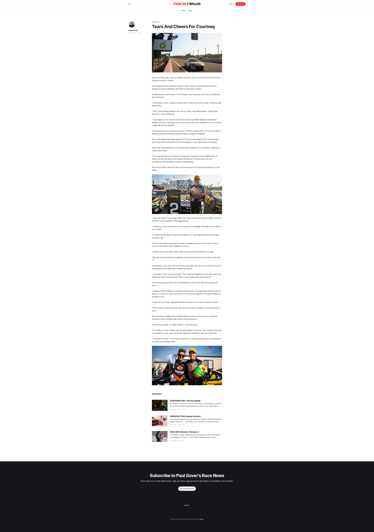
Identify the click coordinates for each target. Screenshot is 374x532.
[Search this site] (129, 3)
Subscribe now (188, 489)
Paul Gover (133, 30)
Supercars (155, 22)
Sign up (187, 505)
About (190, 10)
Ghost (202, 519)
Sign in (231, 4)
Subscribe (240, 4)
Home (183, 10)
